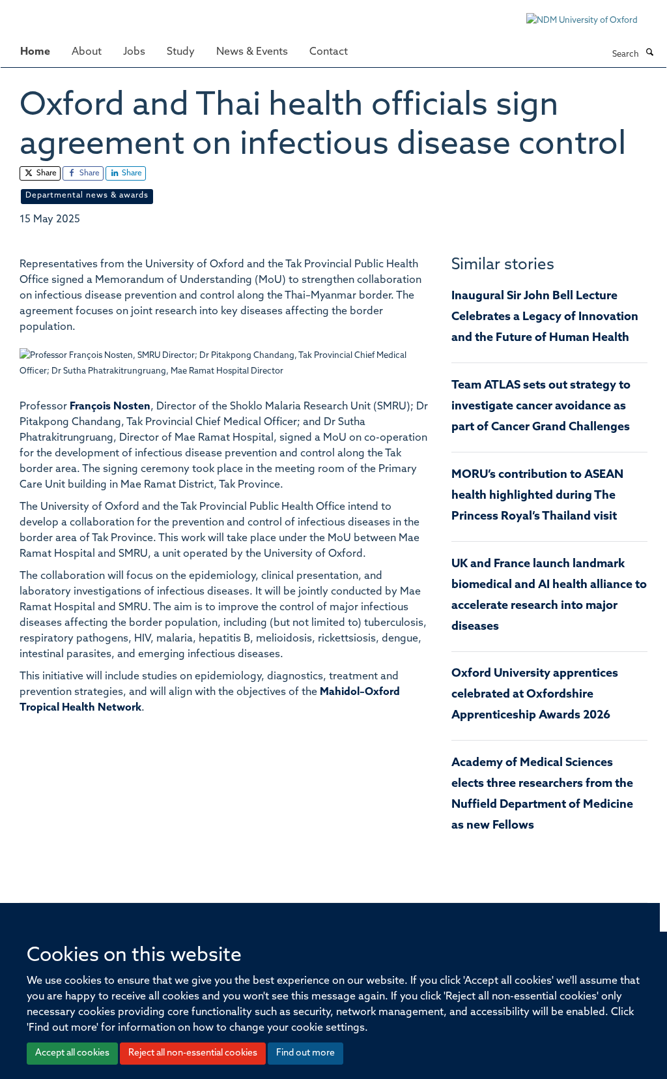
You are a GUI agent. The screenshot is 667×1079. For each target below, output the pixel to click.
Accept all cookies (72, 1053)
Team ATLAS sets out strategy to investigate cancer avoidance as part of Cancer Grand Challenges (541, 407)
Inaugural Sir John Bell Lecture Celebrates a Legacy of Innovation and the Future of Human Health (544, 317)
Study (181, 52)
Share (46, 173)
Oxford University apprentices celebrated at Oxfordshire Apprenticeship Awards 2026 (534, 695)
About (87, 52)
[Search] (649, 53)
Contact (328, 52)
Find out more (305, 1053)
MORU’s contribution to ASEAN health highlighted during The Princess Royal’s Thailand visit (537, 496)
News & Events (252, 52)
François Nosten (110, 407)
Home (35, 52)
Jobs (134, 52)
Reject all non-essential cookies (192, 1053)
